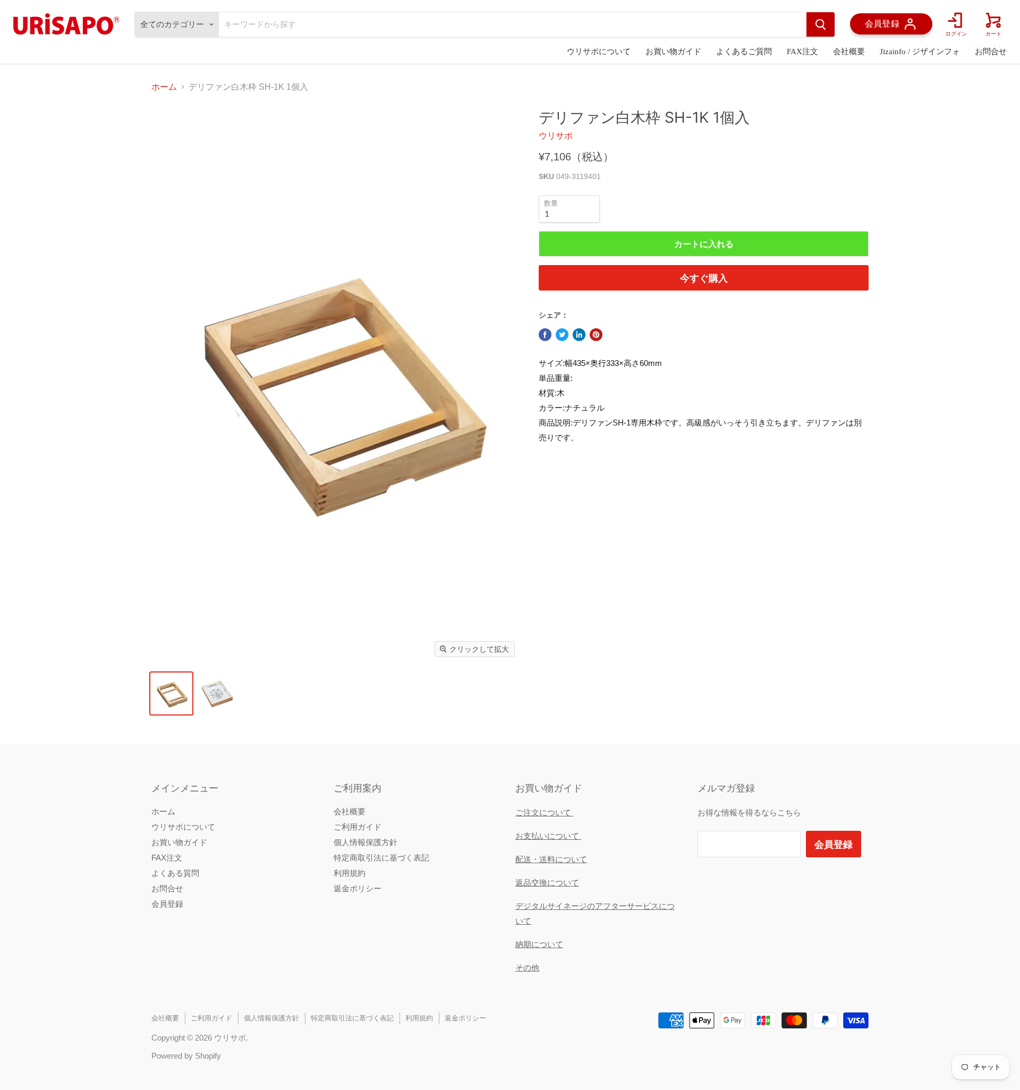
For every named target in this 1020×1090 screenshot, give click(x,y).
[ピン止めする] (596, 334)
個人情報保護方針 (365, 842)
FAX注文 (802, 51)
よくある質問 (175, 873)
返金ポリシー (357, 888)
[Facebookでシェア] (545, 334)
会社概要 (849, 51)
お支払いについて (548, 835)
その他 (527, 967)
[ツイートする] (562, 334)
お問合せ (991, 51)
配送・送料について (551, 859)
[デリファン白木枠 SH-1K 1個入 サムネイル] (171, 693)
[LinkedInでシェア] (579, 334)
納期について (539, 944)
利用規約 (350, 873)
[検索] (820, 24)
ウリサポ (556, 135)
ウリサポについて (599, 51)
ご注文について (544, 812)
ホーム (164, 86)
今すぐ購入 (704, 278)
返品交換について (547, 882)
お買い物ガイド (673, 51)
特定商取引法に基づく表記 (381, 857)
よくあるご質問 (744, 51)
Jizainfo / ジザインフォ (920, 51)
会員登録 (167, 903)
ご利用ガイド (357, 826)
